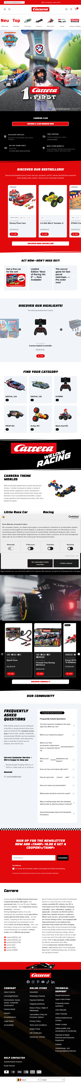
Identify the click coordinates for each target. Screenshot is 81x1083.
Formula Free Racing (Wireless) (45, 664)
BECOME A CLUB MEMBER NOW (40, 124)
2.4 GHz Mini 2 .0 (51, 223)
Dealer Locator (61, 1024)
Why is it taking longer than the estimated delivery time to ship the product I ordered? (56, 803)
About (9, 992)
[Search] (9, 9)
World (9, 1009)
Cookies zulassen (66, 563)
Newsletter (34, 992)
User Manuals (60, 1010)
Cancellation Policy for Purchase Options (38, 1016)
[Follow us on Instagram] (33, 981)
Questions (13, 1062)
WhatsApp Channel (37, 996)
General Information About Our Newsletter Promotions (55, 813)
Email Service (9, 1066)
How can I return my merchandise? (53, 785)
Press (10, 1017)
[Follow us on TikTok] (47, 981)
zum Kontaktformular (14, 776)
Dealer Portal (35, 1029)
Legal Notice (9, 1021)
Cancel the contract (37, 1037)
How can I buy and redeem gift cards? (54, 769)
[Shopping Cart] (76, 9)
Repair (62, 995)
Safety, (65, 1029)
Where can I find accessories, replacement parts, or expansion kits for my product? (56, 746)
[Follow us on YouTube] (43, 981)
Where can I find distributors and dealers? (54, 760)
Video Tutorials (61, 1014)
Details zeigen (70, 556)
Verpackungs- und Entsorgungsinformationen (65, 1049)
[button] (20, 329)
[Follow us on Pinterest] (38, 981)
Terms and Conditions (38, 1025)
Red (56, 947)
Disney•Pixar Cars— (61, 950)
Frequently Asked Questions (52, 713)
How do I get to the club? (54, 777)
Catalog (58, 1044)
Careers (7, 1013)
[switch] (30, 548)
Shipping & (37, 1004)
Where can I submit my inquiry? (52, 735)
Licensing (11, 996)
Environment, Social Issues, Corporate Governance (12, 1002)
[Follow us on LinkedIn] (52, 981)
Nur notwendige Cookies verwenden (40, 563)
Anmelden (63, 858)
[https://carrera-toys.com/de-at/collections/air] (50, 909)
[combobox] (28, 1080)
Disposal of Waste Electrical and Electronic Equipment (64, 1037)
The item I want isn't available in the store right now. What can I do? (55, 725)
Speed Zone (12, 660)
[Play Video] (40, 597)
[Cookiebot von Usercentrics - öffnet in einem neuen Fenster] (70, 517)
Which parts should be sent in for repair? (55, 793)
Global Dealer (63, 1019)
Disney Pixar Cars (18, 223)
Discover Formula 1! (40, 682)
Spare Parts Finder (62, 999)
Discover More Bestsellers (40, 243)
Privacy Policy (35, 1021)
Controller (40, 346)
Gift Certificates (36, 1033)
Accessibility (9, 1025)
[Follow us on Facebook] (28, 981)
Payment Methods (37, 1000)
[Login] (71, 9)
